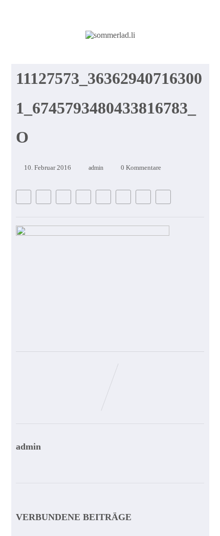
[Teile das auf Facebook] (23, 197)
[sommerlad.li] (110, 35)
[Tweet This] (43, 197)
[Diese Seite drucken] (163, 197)
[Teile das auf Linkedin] (83, 197)
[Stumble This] (103, 197)
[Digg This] (123, 197)
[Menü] (180, 61)
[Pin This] (63, 197)
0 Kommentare (141, 167)
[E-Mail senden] (143, 197)
